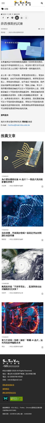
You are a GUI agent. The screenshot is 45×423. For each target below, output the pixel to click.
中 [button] (17, 18)
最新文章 (17, 14)
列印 (21, 18)
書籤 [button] (26, 18)
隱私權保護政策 (8, 385)
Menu (3, 3)
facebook (3, 18)
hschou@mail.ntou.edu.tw (19, 125)
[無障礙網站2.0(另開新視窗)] (16, 399)
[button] (42, 3)
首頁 (4, 14)
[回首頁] (22, 3)
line (11, 18)
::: (1, 14)
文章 (9, 14)
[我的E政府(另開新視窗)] (5, 398)
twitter (8, 18)
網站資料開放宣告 (9, 393)
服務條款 (6, 389)
